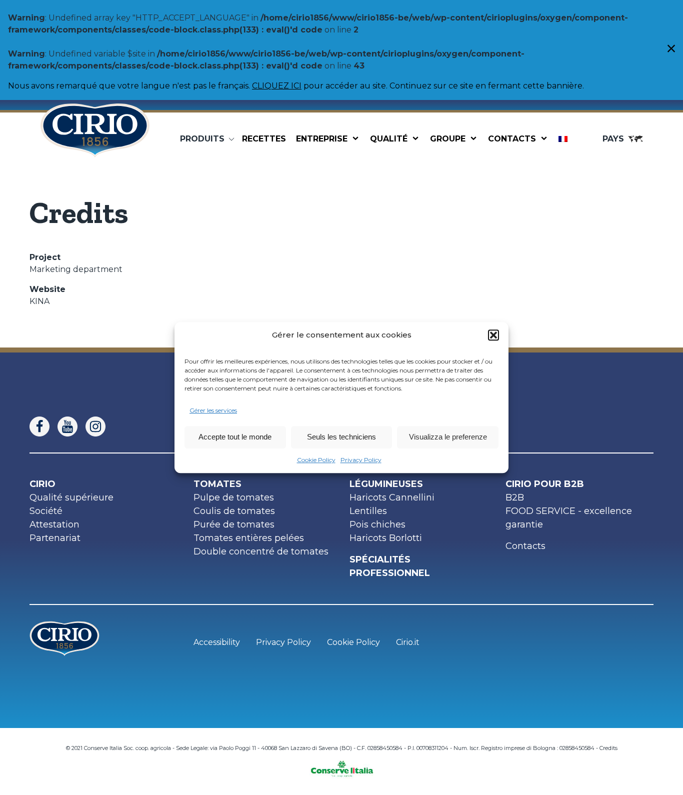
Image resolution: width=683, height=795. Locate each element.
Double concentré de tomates (261, 551)
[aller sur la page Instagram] (100, 426)
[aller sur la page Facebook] (44, 426)
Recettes (264, 139)
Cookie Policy (316, 460)
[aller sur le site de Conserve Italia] (342, 765)
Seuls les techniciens (341, 436)
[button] (493, 335)
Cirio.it (408, 642)
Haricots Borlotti (386, 538)
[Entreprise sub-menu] (357, 139)
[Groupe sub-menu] (475, 139)
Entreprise (322, 139)
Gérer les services (213, 410)
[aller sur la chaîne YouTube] (72, 426)
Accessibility (217, 642)
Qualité (389, 139)
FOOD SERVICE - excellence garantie (569, 518)
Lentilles (368, 511)
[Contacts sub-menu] (546, 139)
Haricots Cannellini (392, 497)
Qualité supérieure (72, 497)
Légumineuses (386, 484)
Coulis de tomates (234, 511)
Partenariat (55, 538)
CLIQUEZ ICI (277, 85)
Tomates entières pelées (249, 538)
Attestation (55, 524)
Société (46, 511)
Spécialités (380, 559)
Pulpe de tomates (234, 497)
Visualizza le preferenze (448, 436)
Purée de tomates (234, 524)
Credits (609, 748)
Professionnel (390, 573)
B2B (515, 497)
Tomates (218, 484)
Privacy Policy (361, 460)
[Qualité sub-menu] (417, 139)
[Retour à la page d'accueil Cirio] (95, 139)
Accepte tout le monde (235, 436)
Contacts (512, 139)
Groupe (448, 139)
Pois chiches (378, 524)
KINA (40, 301)
